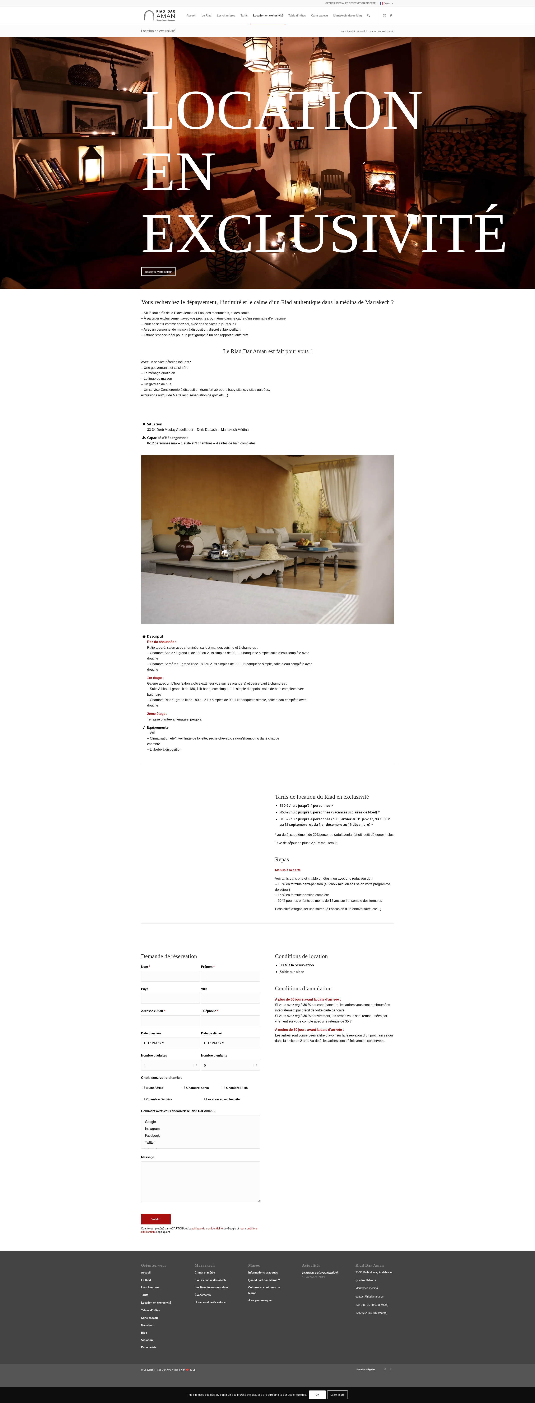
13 (282, 619)
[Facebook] (200, 1135)
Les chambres (150, 1287)
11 (275, 619)
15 (289, 619)
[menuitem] (350, 3)
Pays (144, 989)
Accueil (146, 1272)
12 (279, 619)
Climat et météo (205, 1272)
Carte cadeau (149, 1317)
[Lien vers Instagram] (384, 15)
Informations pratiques (263, 1272)
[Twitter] (200, 1142)
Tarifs (144, 1294)
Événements (203, 1294)
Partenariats (149, 1347)
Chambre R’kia (237, 1088)
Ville (204, 989)
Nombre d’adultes (154, 1055)
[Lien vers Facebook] (391, 15)
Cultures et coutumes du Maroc (264, 1290)
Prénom (208, 966)
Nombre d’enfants (214, 1055)
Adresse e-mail (153, 1011)
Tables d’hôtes (150, 1310)
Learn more (337, 1394)
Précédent (150, 539)
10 (272, 619)
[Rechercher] (368, 15)
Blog (144, 1332)
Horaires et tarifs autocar (211, 1302)
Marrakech (147, 1325)
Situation (147, 1340)
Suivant (384, 539)
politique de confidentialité (207, 1228)
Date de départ (211, 1033)
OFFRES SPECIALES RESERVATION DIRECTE (350, 3)
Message (147, 1157)
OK (317, 1394)
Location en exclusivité (158, 31)
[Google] (200, 1121)
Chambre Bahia (197, 1088)
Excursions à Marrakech (210, 1280)
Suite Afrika (154, 1088)
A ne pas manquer (260, 1300)
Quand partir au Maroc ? (264, 1280)
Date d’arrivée (151, 1033)
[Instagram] (200, 1128)
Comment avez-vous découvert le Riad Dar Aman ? (178, 1111)
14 (285, 619)
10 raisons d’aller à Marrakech (320, 1273)
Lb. (194, 1370)
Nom (145, 966)
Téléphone (209, 1011)
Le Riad (146, 1280)
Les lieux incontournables (211, 1287)
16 (292, 619)
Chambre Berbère (159, 1099)
